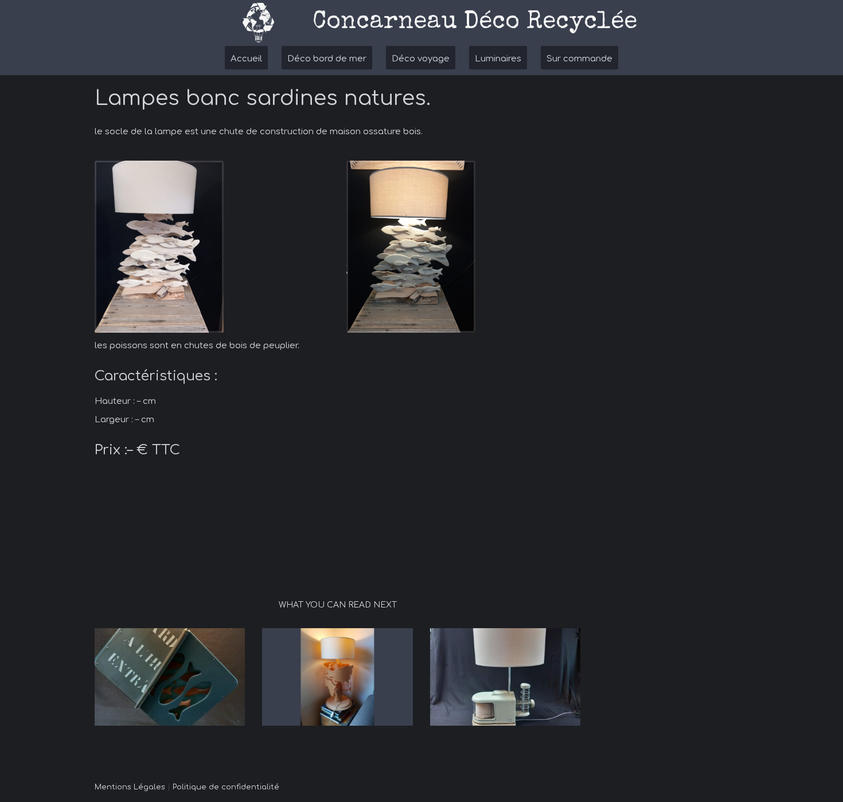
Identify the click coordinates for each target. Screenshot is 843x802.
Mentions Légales (130, 787)
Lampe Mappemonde (301, 737)
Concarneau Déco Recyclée (475, 22)
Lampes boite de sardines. (146, 737)
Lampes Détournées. (471, 737)
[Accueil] (258, 23)
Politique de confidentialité (226, 787)
